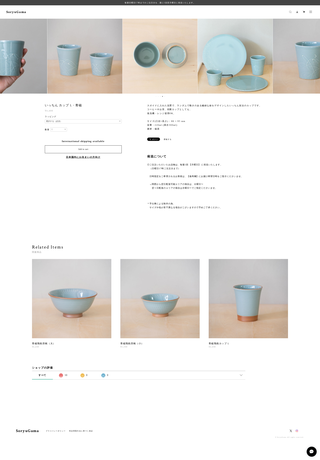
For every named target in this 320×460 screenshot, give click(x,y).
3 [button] (160, 96)
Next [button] (315, 56)
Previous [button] (5, 56)
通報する (168, 139)
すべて (42, 375)
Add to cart (83, 149)
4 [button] (162, 96)
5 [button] (164, 96)
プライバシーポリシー (56, 431)
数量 (47, 129)
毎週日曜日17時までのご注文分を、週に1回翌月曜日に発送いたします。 (160, 3)
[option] (84, 56)
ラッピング (50, 116)
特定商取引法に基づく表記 (81, 431)
